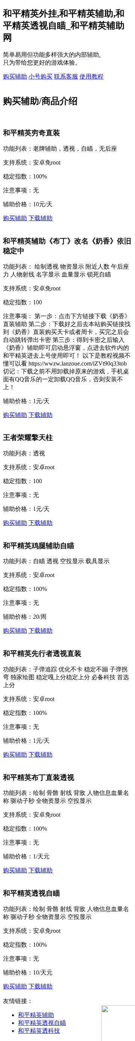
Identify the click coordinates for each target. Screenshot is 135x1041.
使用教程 (92, 76)
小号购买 (40, 76)
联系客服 (66, 76)
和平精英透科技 (39, 1030)
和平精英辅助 (36, 1015)
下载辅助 (40, 218)
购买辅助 (15, 76)
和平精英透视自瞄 (42, 1023)
